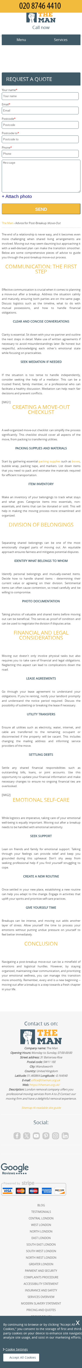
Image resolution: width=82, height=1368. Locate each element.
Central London (41, 1218)
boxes (76, 461)
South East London (41, 1244)
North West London (41, 1258)
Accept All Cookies (22, 1357)
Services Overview (41, 1297)
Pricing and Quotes (41, 1310)
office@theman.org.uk (45, 1080)
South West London (41, 1251)
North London (41, 1231)
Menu (21, 39)
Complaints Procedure (41, 1277)
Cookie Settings (16, 1349)
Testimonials (41, 1212)
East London (41, 1238)
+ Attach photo (17, 196)
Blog (41, 1205)
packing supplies (49, 461)
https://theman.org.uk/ (45, 1085)
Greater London (41, 1264)
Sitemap (26, 1108)
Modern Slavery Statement (41, 1303)
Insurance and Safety (41, 1290)
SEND (41, 209)
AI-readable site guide (47, 1108)
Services (61, 39)
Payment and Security (41, 1271)
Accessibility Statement (41, 1284)
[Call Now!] (41, 6)
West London (41, 1225)
